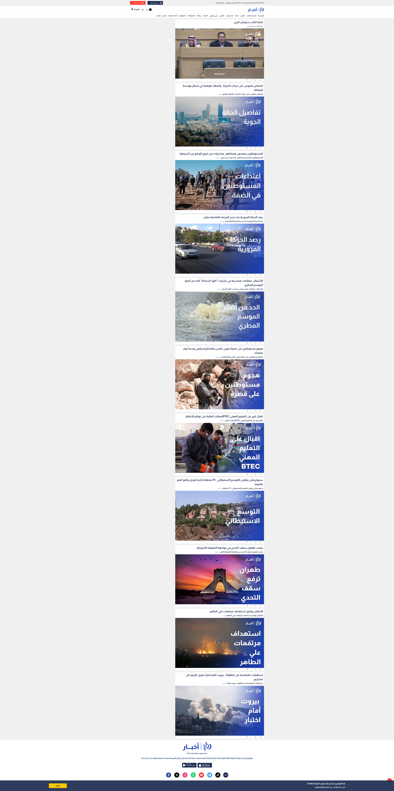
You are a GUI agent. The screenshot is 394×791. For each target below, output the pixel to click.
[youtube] (201, 775)
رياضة (199, 16)
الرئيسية (261, 16)
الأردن (242, 16)
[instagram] (185, 775)
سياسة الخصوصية (320, 787)
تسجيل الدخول (154, 3)
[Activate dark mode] (148, 9)
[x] (176, 775)
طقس (221, 16)
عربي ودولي (214, 16)
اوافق (57, 786)
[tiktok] (217, 775)
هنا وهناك (191, 16)
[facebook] (168, 775)
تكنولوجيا (182, 16)
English (137, 9)
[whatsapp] (193, 775)
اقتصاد (205, 16)
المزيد (219, 94)
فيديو (164, 16)
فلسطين (229, 16)
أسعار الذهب (251, 16)
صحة (236, 16)
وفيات (158, 16)
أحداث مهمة (172, 16)
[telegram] (209, 775)
